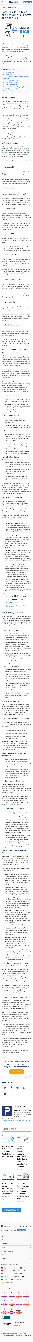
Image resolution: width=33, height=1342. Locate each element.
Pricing (4, 1247)
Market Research (12, 7)
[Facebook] (11, 1087)
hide (14, 69)
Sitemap (3, 1335)
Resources (5, 1243)
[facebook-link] (20, 1226)
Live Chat (13, 1230)
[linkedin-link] (26, 1226)
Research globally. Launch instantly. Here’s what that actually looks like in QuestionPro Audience (22, 1156)
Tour (3, 1236)
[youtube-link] (30, 1226)
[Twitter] (17, 1087)
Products (4, 1240)
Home (3, 7)
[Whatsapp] (23, 1087)
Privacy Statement (10, 1335)
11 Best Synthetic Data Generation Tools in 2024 (16, 602)
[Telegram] (4, 1094)
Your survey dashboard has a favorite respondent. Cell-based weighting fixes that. (23, 1191)
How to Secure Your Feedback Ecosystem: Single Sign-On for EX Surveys (8, 1151)
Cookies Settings (27, 1335)
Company (4, 1258)
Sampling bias (6, 213)
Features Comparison (8, 1251)
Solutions (4, 1255)
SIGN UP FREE (27, 2)
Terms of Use (19, 1335)
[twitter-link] (23, 1226)
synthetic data (13, 501)
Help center (6, 1230)
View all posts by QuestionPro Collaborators (16, 1120)
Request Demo (16, 1072)
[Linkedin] (4, 1087)
